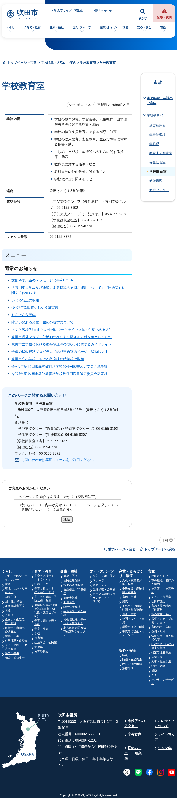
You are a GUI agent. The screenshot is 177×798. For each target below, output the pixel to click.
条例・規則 (158, 631)
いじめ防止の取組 (25, 300)
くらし (10, 27)
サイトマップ (165, 736)
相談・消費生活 (15, 657)
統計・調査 (158, 666)
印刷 (165, 540)
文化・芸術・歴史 (104, 575)
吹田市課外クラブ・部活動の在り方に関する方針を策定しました (61, 337)
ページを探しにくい (102, 505)
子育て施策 (41, 628)
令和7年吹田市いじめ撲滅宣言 (34, 307)
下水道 (9, 615)
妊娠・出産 (41, 584)
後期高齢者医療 (15, 606)
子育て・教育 (32, 27)
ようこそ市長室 (161, 596)
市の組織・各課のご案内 (58, 62)
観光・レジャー (102, 585)
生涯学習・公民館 (45, 642)
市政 (163, 27)
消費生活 (127, 668)
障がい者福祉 (71, 606)
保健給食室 (157, 162)
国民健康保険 (13, 601)
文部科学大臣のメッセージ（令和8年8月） (44, 280)
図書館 (38, 638)
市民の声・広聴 (161, 626)
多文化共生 (12, 653)
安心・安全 (144, 27)
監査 (154, 675)
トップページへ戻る (159, 549)
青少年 (38, 647)
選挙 (154, 670)
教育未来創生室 (160, 153)
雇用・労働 (129, 596)
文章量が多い (63, 509)
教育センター (159, 190)
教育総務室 (157, 126)
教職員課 (155, 181)
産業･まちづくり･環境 (114, 27)
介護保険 (69, 602)
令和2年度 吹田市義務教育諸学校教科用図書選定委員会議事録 (59, 374)
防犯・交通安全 (132, 659)
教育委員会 (41, 651)
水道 (8, 610)
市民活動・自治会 (16, 640)
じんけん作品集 (23, 315)
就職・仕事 (12, 636)
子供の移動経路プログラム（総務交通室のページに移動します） (61, 351)
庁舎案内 (134, 734)
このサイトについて (165, 723)
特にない (27, 505)
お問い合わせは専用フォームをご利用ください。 (59, 460)
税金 (8, 584)
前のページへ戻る (122, 549)
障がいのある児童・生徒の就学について (42, 322)
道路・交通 (129, 614)
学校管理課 (157, 135)
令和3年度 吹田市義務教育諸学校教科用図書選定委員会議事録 (59, 366)
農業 (125, 601)
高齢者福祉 (70, 597)
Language (105, 10)
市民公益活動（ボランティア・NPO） (104, 597)
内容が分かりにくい (60, 505)
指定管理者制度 (161, 652)
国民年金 (10, 596)
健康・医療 (70, 575)
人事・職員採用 (161, 661)
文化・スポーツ (102, 571)
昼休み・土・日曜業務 (133, 753)
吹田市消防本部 (132, 664)
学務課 (154, 144)
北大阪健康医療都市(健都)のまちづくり (74, 631)
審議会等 (157, 657)
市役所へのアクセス (134, 723)
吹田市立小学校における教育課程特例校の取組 (47, 359)
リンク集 (165, 748)
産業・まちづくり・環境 (131, 573)
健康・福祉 (57, 27)
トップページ (17, 62)
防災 (125, 655)
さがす (142, 18)
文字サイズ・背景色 (70, 10)
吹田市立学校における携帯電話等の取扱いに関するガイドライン (61, 344)
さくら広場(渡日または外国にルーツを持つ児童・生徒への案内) (60, 329)
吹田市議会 (158, 601)
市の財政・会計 (161, 614)
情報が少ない (31, 509)
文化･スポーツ (82, 27)
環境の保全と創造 (133, 626)
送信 (66, 519)
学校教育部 (88, 62)
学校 (37, 633)
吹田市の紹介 (159, 575)
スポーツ (98, 580)
